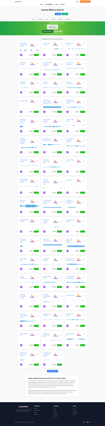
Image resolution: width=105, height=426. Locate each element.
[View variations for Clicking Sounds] (32, 100)
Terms (74, 408)
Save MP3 (31, 54)
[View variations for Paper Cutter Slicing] (78, 44)
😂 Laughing (68, 19)
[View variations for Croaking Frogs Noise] (78, 160)
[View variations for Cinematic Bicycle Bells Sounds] (55, 139)
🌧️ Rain (33, 19)
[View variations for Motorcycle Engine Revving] (55, 240)
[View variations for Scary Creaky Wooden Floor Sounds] (32, 44)
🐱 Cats (46, 19)
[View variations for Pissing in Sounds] (55, 82)
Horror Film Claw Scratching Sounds (47, 64)
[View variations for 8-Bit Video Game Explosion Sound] (32, 315)
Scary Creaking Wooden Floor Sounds (24, 180)
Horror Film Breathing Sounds (46, 221)
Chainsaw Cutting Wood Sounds (69, 202)
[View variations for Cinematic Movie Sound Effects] (78, 277)
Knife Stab (69, 180)
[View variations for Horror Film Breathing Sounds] (55, 221)
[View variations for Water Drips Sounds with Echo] (55, 335)
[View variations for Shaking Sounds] (78, 295)
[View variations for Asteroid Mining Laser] (55, 277)
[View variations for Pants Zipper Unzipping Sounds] (78, 140)
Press (54, 408)
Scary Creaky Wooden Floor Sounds (23, 44)
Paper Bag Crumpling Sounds (22, 296)
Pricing (54, 410)
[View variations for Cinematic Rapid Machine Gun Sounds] (55, 201)
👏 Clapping (40, 19)
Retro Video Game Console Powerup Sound (47, 101)
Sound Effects (49, 4)
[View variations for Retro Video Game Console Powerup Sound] (55, 101)
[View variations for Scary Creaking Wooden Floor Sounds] (32, 180)
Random (65, 14)
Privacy (74, 410)
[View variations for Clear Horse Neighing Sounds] (78, 240)
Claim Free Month (47, 31)
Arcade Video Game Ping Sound (23, 354)
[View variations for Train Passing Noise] (32, 259)
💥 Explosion (54, 19)
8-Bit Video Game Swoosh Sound (46, 296)
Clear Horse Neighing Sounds (69, 240)
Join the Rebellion (85, 1)
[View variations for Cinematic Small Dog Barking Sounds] (55, 354)
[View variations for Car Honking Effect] (78, 314)
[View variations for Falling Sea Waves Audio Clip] (55, 161)
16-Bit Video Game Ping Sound (23, 240)
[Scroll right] (73, 19)
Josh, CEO (55, 416)
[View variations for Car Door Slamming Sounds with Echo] (55, 181)
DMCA (74, 414)
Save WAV (36, 54)
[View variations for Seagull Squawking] (32, 277)
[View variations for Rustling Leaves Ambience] (55, 314)
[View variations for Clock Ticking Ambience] (78, 63)
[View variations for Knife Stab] (78, 180)
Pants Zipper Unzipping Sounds (69, 140)
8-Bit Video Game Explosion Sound (24, 315)
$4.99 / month (58, 31)
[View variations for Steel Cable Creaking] (55, 259)
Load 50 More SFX (52, 371)
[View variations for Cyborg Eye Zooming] (32, 82)
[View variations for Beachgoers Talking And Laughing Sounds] (32, 141)
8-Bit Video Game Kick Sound (23, 121)
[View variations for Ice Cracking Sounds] (55, 44)
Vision (54, 411)
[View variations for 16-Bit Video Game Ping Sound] (32, 240)
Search (57, 14)
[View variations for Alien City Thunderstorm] (78, 82)
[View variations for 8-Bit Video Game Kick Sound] (32, 121)
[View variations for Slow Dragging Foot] (32, 334)
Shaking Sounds (70, 295)
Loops (56, 4)
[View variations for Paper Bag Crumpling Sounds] (32, 296)
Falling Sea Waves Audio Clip (46, 161)
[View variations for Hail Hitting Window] (32, 63)
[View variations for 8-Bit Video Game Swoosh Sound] (55, 296)
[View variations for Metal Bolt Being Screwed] (32, 220)
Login (77, 1)
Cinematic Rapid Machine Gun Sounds (47, 202)
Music (41, 4)
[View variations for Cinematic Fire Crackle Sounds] (78, 259)
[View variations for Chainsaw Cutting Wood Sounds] (78, 201)
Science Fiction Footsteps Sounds (47, 121)
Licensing (75, 412)
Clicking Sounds (24, 101)
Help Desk (55, 415)
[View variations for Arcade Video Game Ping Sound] (32, 354)
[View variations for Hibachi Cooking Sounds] (32, 160)
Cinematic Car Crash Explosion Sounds (70, 101)
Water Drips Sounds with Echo (46, 335)
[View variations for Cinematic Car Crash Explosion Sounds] (78, 101)
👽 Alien (61, 19)
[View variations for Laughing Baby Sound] (78, 120)
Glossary (55, 413)
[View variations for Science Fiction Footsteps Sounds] (55, 121)
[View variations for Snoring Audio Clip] (78, 334)
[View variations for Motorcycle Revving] (32, 201)
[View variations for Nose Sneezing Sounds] (78, 220)
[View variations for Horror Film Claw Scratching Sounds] (55, 64)
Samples (62, 4)
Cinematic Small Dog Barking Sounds (47, 354)
